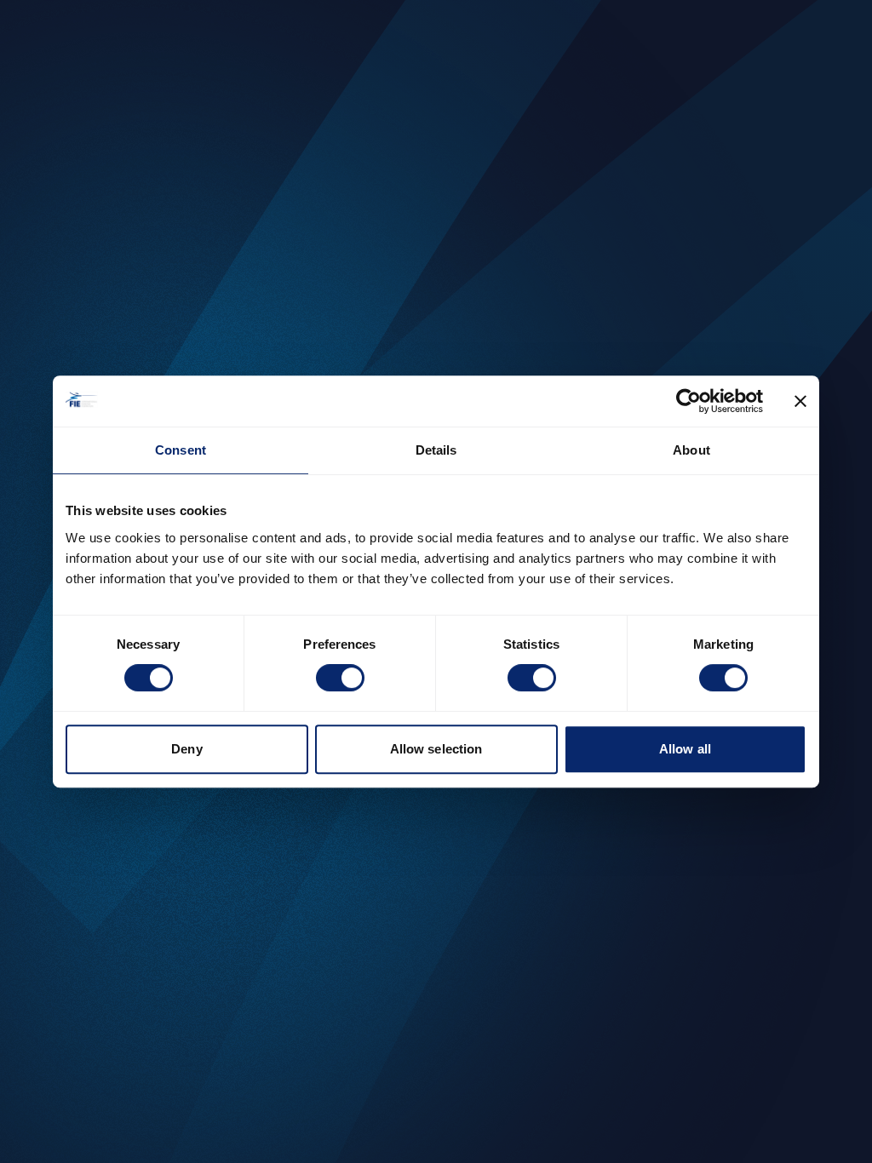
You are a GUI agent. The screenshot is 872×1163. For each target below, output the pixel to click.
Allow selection (436, 749)
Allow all (685, 749)
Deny (186, 749)
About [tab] (691, 450)
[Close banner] (800, 401)
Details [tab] (436, 450)
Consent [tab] (180, 450)
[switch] (340, 677)
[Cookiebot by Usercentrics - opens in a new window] (688, 401)
